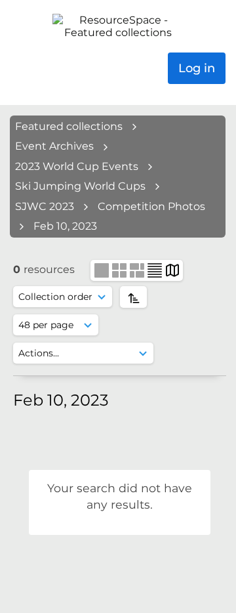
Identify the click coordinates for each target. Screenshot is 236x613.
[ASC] (133, 297)
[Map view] (172, 269)
